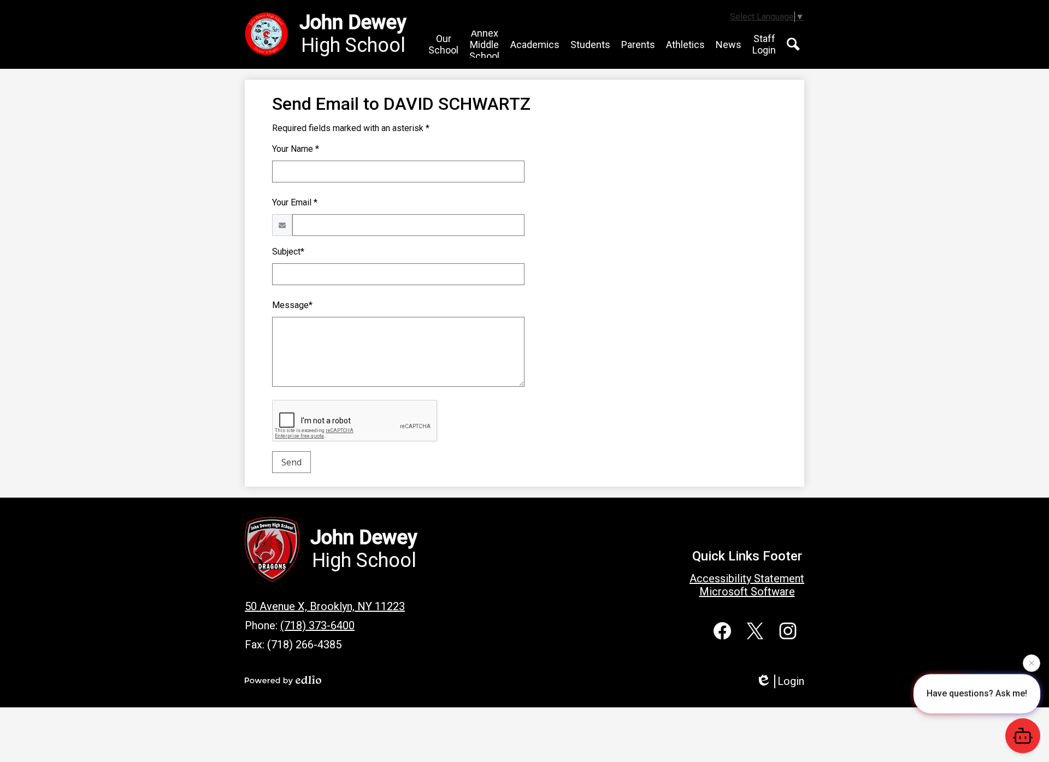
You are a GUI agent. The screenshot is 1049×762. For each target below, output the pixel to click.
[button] (443, 44)
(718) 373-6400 (317, 625)
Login (790, 681)
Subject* (288, 251)
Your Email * (294, 202)
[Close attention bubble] (1031, 661)
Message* (292, 305)
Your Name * (295, 149)
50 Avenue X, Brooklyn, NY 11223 (325, 606)
